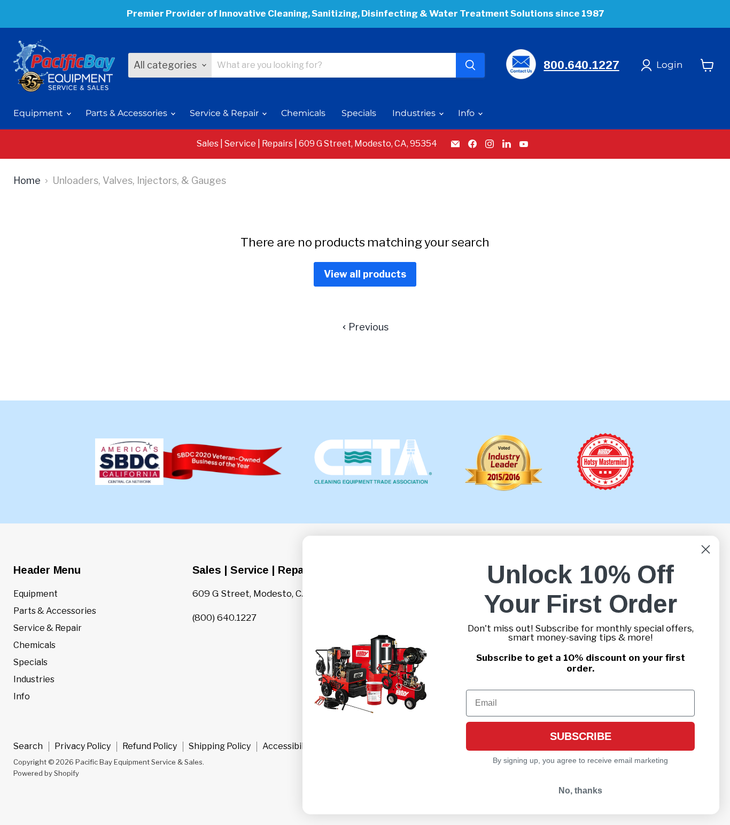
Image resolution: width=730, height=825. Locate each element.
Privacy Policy (83, 746)
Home (27, 180)
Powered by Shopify (46, 773)
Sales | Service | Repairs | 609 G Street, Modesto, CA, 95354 (317, 144)
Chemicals (303, 113)
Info (467, 113)
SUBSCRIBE (580, 736)
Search (28, 746)
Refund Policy (149, 746)
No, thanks (580, 790)
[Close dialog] (705, 549)
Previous (367, 327)
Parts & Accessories (127, 113)
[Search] (470, 65)
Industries (415, 113)
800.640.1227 (581, 65)
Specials (358, 113)
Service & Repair (225, 113)
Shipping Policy (220, 746)
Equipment (39, 113)
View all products (365, 274)
